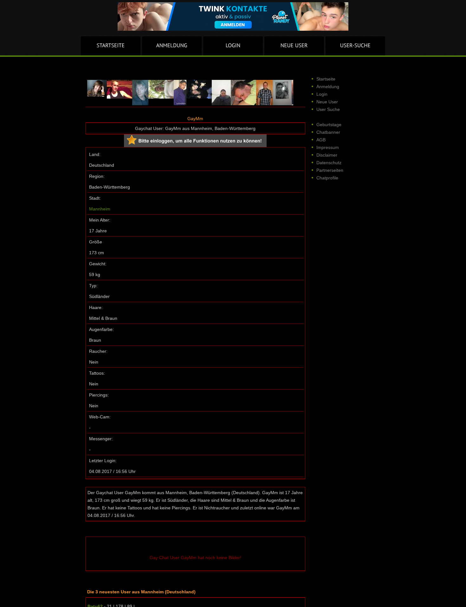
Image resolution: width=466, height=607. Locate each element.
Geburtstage (328, 124)
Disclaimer (326, 155)
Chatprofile (327, 177)
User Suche (328, 109)
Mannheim (99, 208)
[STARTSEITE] (110, 45)
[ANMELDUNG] (172, 45)
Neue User (327, 101)
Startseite (325, 78)
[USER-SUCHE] (355, 45)
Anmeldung (327, 86)
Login (321, 94)
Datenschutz (328, 162)
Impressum (327, 147)
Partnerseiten (329, 170)
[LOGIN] (233, 45)
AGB (321, 139)
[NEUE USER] (294, 45)
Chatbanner (328, 132)
